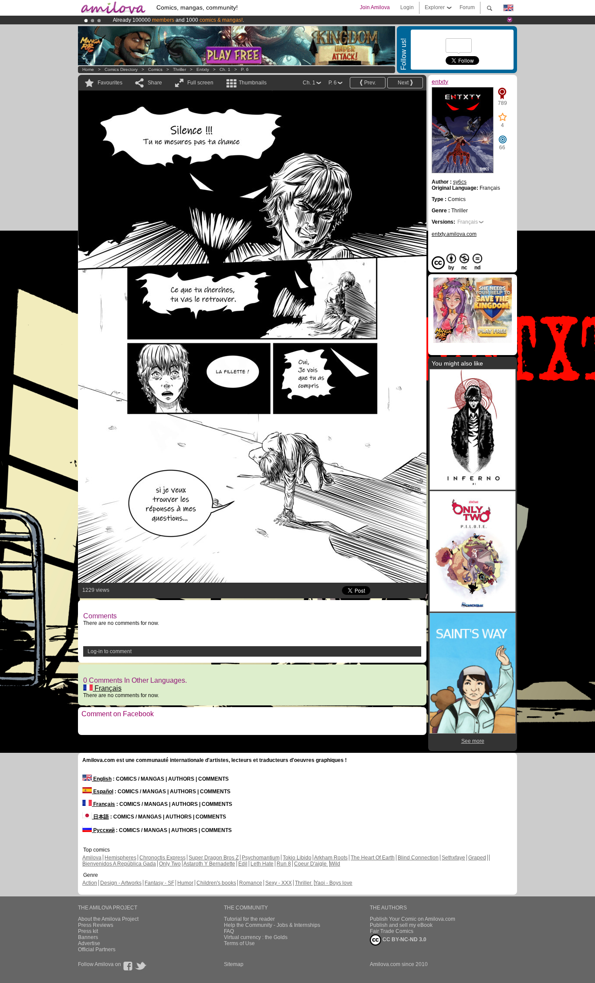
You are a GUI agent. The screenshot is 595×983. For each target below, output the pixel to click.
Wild (335, 864)
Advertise (89, 943)
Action (89, 883)
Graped (477, 858)
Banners (88, 937)
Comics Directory (121, 69)
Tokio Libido (297, 858)
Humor (185, 883)
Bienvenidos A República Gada (119, 864)
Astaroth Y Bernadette (209, 864)
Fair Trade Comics (391, 931)
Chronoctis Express (162, 858)
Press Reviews (95, 925)
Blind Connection (418, 858)
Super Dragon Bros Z (214, 858)
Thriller (180, 69)
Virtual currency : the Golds (255, 937)
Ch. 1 (225, 69)
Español (102, 791)
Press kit (88, 931)
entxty (202, 69)
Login (407, 7)
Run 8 (284, 864)
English (102, 779)
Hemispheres (120, 858)
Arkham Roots (331, 858)
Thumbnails (253, 83)
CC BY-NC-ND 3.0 (403, 939)
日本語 (100, 817)
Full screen (200, 83)
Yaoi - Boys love (333, 883)
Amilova (91, 858)
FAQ (229, 931)
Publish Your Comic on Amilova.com (412, 919)
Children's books (216, 883)
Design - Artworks (121, 883)
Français (107, 688)
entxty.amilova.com (454, 234)
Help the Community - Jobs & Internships (272, 925)
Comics (155, 69)
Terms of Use (239, 943)
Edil (242, 864)
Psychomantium (261, 858)
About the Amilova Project (108, 919)
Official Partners (96, 949)
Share (155, 83)
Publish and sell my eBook (401, 925)
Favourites (110, 83)
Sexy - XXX (278, 883)
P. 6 (245, 69)
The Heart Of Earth (373, 858)
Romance (250, 883)
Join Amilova (375, 7)
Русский (103, 830)
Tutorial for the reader (249, 919)
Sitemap (233, 964)
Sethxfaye (453, 858)
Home (88, 69)
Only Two (170, 864)
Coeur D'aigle (311, 864)
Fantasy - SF (159, 883)
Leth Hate (262, 864)
